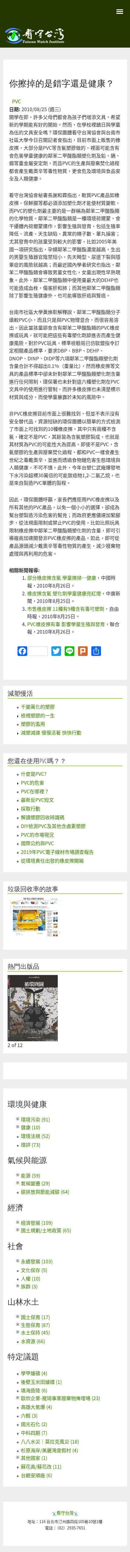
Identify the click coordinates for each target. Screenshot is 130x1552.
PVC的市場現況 (37, 834)
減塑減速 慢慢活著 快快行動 (51, 732)
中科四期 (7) (34, 1432)
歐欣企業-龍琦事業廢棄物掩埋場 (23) (60, 1398)
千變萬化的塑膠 (38, 706)
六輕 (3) (29, 1415)
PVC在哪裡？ (35, 791)
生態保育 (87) (35, 1324)
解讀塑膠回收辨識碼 (42, 817)
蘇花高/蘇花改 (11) (41, 1466)
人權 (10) (30, 1278)
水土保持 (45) (35, 1332)
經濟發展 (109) (37, 1222)
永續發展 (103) (37, 1261)
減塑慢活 (20, 693)
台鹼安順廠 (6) (36, 1475)
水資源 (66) (33, 1341)
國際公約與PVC (37, 843)
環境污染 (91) (35, 1119)
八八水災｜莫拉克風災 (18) (50, 1441)
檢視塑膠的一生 (38, 715)
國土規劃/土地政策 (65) (46, 1230)
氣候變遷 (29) (35, 1183)
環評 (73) (30, 1144)
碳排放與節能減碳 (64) (45, 1191)
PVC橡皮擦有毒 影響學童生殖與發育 (66, 624)
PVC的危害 (32, 782)
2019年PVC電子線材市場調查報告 (57, 851)
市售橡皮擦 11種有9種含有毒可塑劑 (65, 608)
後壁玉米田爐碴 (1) (41, 1381)
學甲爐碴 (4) (34, 1373)
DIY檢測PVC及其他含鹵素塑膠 (53, 825)
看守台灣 (65, 1513)
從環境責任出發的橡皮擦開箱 (52, 860)
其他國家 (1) (34, 1457)
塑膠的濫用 (33, 723)
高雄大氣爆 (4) (36, 1406)
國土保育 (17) (35, 1317)
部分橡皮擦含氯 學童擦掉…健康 (61, 577)
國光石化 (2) (34, 1424)
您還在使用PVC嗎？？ (37, 761)
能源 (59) (30, 1175)
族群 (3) (29, 1286)
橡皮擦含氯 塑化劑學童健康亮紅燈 (64, 593)
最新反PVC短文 (37, 799)
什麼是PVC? (34, 773)
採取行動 (30, 808)
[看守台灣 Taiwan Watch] (35, 40)
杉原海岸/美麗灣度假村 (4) (49, 1450)
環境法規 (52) (35, 1136)
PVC (16, 101)
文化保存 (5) (34, 1270)
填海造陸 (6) (34, 1390)
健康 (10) (30, 1127)
